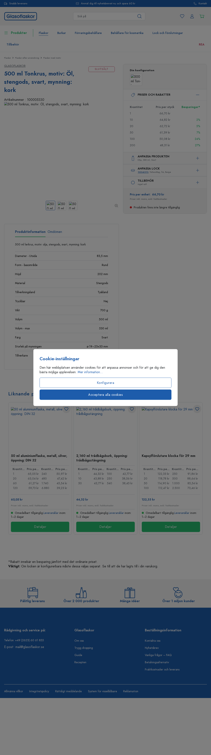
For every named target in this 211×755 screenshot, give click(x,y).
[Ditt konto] (192, 16)
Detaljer (40, 527)
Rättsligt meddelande (68, 691)
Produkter (19, 33)
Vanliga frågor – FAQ (158, 655)
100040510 (143, 172)
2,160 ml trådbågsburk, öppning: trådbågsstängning (102, 458)
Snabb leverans (18, 3)
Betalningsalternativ (157, 662)
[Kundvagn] (202, 16)
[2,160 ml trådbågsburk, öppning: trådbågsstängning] (105, 428)
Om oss (79, 641)
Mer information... (90, 372)
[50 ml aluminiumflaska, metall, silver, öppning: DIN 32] (40, 428)
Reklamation (130, 691)
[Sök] (139, 16)
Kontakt (203, 3)
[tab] (30, 233)
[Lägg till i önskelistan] (66, 409)
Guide (78, 655)
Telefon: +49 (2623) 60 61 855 (24, 640)
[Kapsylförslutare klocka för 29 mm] (171, 428)
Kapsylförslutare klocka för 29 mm (168, 456)
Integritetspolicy (39, 691)
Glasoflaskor (15, 66)
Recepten (80, 662)
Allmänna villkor (13, 691)
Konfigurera (105, 383)
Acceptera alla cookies (105, 395)
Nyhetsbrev (152, 648)
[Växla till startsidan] (20, 16)
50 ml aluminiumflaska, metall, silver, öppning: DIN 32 (39, 458)
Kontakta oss (152, 641)
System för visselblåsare (102, 691)
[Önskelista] (182, 16)
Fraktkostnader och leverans (162, 669)
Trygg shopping (83, 648)
